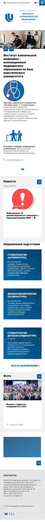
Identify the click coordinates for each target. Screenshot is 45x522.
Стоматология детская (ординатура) (22, 334)
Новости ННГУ (9, 186)
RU (38, 3)
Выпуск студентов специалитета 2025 (16, 405)
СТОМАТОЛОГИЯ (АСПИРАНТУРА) (17, 256)
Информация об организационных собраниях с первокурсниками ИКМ (22, 215)
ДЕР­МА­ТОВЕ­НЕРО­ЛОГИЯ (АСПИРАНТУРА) (22, 295)
